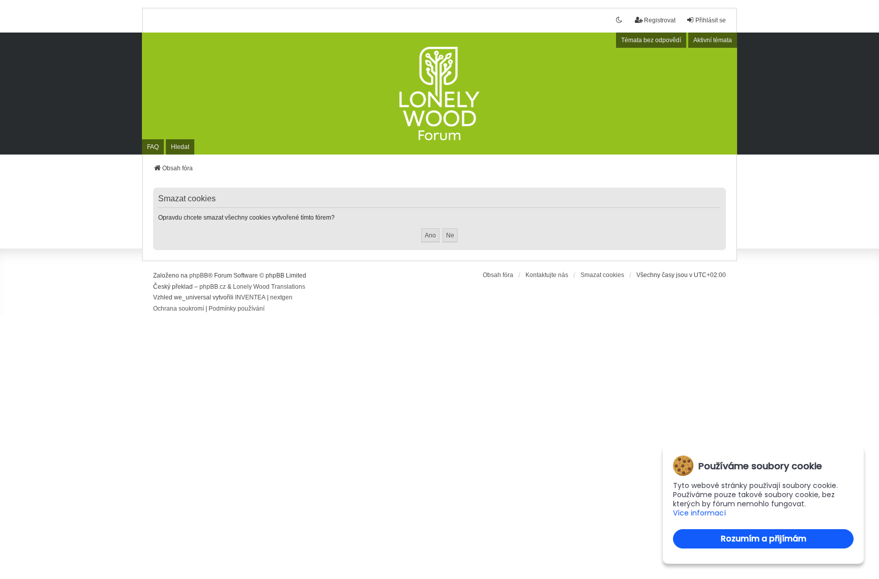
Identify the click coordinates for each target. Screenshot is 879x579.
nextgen (281, 297)
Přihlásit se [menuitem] (710, 20)
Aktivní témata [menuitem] (712, 40)
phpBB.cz (212, 286)
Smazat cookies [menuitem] (602, 275)
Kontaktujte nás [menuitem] (546, 275)
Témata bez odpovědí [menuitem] (651, 40)
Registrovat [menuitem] (660, 20)
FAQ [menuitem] (153, 146)
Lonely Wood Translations (269, 286)
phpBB (198, 275)
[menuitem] (178, 309)
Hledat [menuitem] (180, 146)
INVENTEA (250, 297)
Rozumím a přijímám (763, 538)
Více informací (699, 513)
